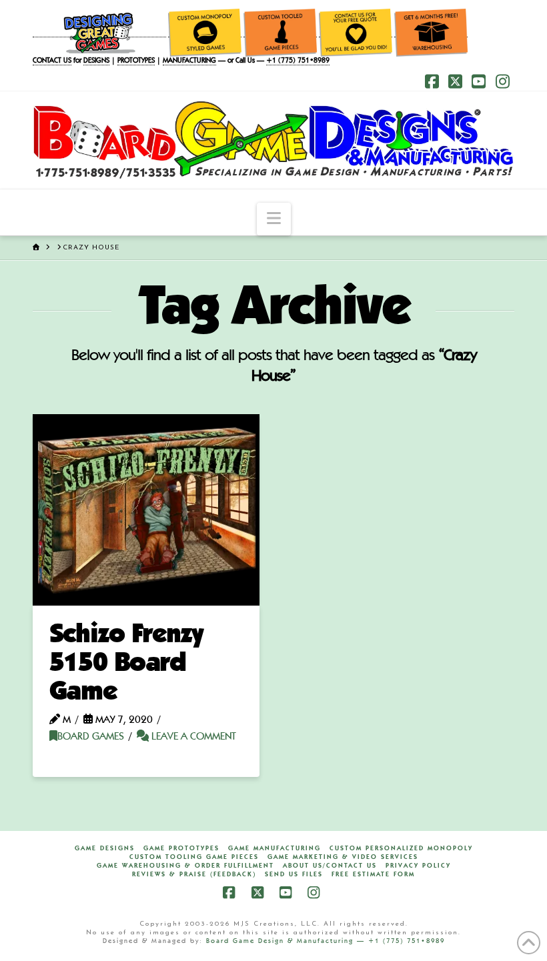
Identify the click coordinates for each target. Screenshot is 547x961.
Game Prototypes (181, 848)
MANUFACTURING (189, 61)
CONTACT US (52, 61)
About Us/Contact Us (330, 865)
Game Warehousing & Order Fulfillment (185, 865)
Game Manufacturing (274, 848)
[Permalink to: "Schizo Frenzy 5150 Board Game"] (146, 510)
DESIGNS (96, 61)
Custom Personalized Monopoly (401, 848)
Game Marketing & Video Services (342, 857)
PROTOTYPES (136, 61)
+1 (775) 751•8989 (298, 61)
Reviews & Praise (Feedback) (194, 874)
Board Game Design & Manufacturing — (287, 941)
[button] (274, 219)
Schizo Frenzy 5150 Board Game (126, 664)
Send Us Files (294, 874)
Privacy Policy (418, 865)
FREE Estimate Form (373, 874)
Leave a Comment (192, 737)
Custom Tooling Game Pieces (194, 857)
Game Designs (105, 848)
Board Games (90, 737)
